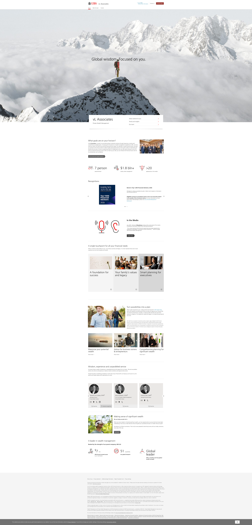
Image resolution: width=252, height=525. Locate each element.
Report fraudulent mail (119, 479)
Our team (131, 124)
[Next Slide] (163, 196)
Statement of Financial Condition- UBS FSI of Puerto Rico (150, 515)
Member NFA (137, 502)
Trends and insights (134, 121)
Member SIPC (93, 501)
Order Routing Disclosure (119, 515)
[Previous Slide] (88, 196)
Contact (102, 8)
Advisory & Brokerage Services (122, 516)
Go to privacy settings (111, 522)
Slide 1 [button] (125, 206)
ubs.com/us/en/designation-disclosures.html (124, 512)
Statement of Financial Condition (131, 515)
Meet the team (96, 8)
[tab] (125, 206)
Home (89, 8)
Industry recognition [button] (107, 406)
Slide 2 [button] (127, 206)
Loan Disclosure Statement (101, 516)
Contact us (152, 3)
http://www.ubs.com (97, 483)
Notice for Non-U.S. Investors (93, 515)
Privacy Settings (128, 479)
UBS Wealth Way (158, 309)
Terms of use (89, 479)
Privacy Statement (72, 522)
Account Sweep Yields (111, 516)
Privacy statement (97, 479)
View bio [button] (96, 406)
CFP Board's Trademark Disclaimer (135, 516)
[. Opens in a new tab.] (92, 3)
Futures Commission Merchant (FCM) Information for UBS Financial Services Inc (111, 517)
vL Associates (104, 4)
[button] (90, 402)
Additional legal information (107, 479)
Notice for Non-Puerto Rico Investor (107, 515)
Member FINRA (100, 501)
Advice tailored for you (135, 118)
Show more (91, 355)
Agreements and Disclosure (133, 517)
